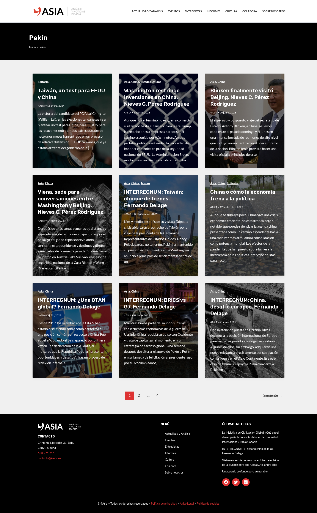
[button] (226, 482)
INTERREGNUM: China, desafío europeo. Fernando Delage (244, 306)
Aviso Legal (187, 503)
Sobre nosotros (273, 11)
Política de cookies (208, 503)
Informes (213, 11)
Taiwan (145, 183)
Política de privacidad (164, 503)
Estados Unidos (151, 81)
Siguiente (272, 395)
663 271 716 (46, 453)
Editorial (43, 81)
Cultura (231, 11)
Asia (127, 81)
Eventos (174, 11)
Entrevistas (193, 11)
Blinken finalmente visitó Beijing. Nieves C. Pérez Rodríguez (241, 97)
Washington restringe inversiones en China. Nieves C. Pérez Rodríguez (157, 97)
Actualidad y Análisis (147, 11)
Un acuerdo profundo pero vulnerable (245, 471)
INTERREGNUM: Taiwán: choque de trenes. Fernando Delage (153, 198)
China (135, 81)
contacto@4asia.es (49, 458)
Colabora (249, 11)
